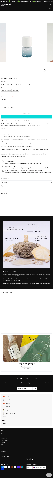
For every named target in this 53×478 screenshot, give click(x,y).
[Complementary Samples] (26, 348)
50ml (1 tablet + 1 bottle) (6, 90)
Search (2, 433)
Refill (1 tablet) (15, 90)
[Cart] (47, 5)
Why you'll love (5, 178)
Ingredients (4, 186)
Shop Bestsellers (26, 368)
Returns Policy (4, 438)
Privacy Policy (4, 440)
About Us (3, 447)
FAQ (2, 449)
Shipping (9, 110)
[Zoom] (44, 70)
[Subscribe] (35, 388)
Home (2, 75)
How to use (4, 182)
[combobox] (26, 8)
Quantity (3, 99)
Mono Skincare (4, 81)
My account (3, 451)
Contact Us (3, 442)
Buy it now (27, 117)
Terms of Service (5, 436)
